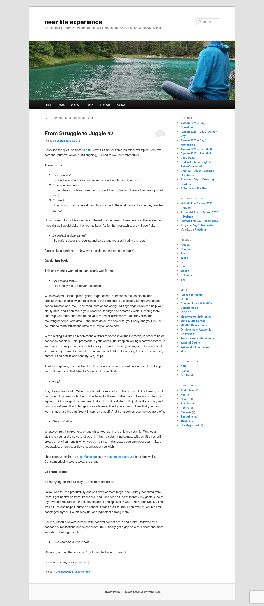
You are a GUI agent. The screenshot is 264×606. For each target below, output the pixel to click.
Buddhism (187, 390)
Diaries (75, 104)
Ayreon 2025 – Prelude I (196, 153)
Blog (48, 104)
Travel (184, 421)
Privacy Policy (112, 592)
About (61, 104)
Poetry (90, 104)
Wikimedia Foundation (195, 347)
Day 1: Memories (207, 221)
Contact (121, 104)
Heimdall (186, 203)
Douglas (186, 249)
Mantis (185, 271)
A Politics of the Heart (195, 188)
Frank (184, 253)
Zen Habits (187, 375)
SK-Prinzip (187, 334)
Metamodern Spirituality (196, 316)
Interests (105, 104)
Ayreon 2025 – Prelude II (196, 149)
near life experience (73, 21)
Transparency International (198, 338)
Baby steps (188, 158)
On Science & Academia (196, 329)
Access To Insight (192, 295)
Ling (183, 266)
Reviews (186, 412)
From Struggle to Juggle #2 (79, 133)
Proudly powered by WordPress (142, 592)
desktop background (120, 456)
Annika (185, 245)
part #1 (86, 150)
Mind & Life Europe (193, 321)
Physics (186, 403)
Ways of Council (191, 342)
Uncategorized (64, 571)
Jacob (184, 258)
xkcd (184, 351)
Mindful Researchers (194, 325)
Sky (183, 279)
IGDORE (186, 312)
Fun (183, 395)
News (184, 399)
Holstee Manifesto (84, 456)
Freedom (200, 229)
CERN (184, 299)
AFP (183, 366)
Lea (183, 262)
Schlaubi (186, 275)
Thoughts (187, 416)
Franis (185, 371)
